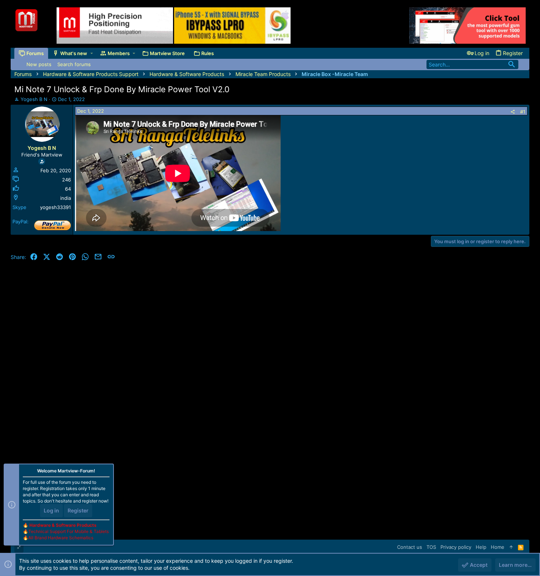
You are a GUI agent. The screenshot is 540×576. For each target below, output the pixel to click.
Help (481, 547)
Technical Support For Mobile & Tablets (68, 531)
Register (78, 510)
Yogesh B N (34, 99)
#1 (522, 112)
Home (497, 547)
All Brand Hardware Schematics (60, 537)
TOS (431, 547)
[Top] (511, 546)
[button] (92, 53)
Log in (51, 510)
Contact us (409, 547)
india (65, 198)
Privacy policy (455, 547)
